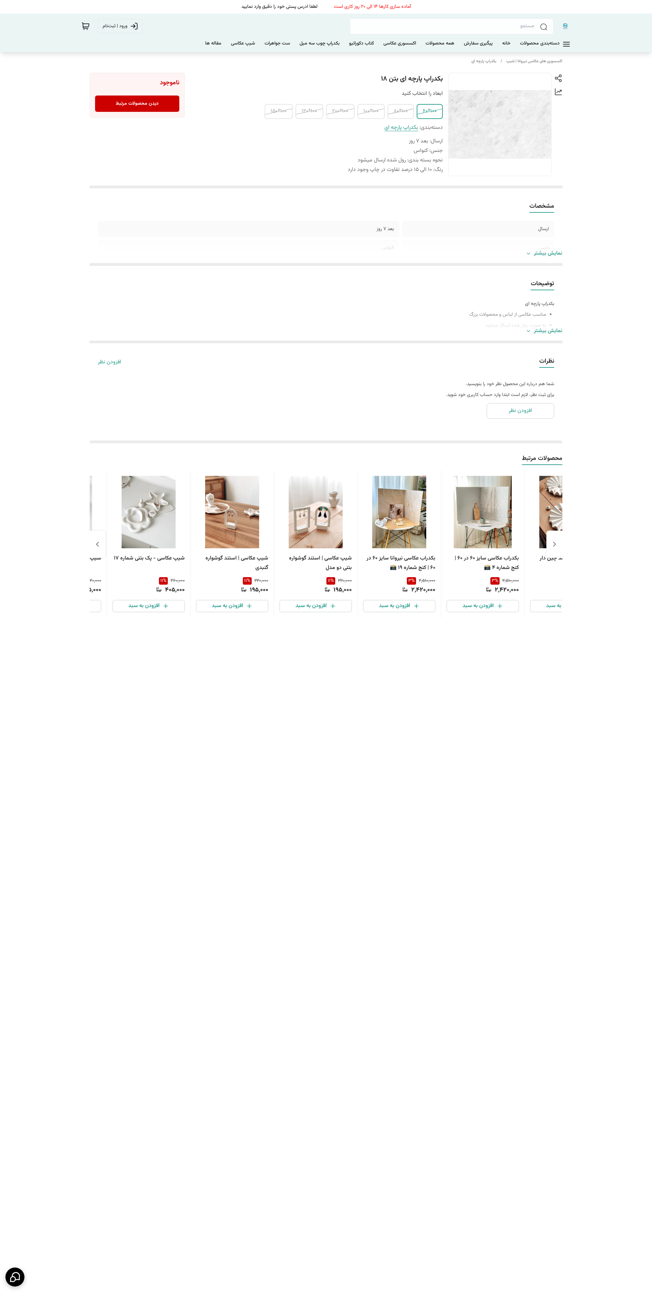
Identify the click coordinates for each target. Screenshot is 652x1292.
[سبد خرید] (86, 26)
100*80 (401, 111)
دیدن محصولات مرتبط (137, 103)
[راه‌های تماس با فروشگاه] (14, 1277)
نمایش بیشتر (548, 253)
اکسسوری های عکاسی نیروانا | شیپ (534, 61)
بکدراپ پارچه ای (483, 61)
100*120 (309, 111)
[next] (97, 544)
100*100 (371, 111)
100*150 (279, 111)
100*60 (430, 111)
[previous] (554, 544)
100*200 (340, 111)
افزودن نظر (109, 362)
